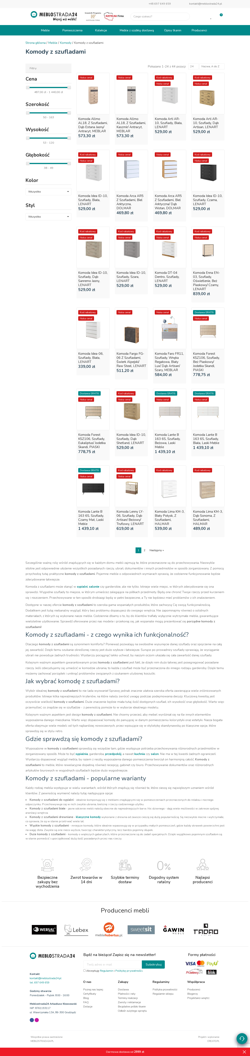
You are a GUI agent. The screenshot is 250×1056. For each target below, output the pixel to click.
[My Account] (200, 16)
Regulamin (106, 971)
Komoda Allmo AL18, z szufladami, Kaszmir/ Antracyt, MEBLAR (131, 125)
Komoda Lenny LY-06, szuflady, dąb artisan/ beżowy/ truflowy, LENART (130, 517)
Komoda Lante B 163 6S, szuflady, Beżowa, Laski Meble (167, 441)
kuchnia (139, 754)
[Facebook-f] (32, 1020)
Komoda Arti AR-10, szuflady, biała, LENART (168, 123)
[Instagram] (37, 1020)
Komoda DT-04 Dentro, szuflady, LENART (167, 277)
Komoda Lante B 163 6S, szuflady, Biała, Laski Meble (206, 439)
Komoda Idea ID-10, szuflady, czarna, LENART (207, 200)
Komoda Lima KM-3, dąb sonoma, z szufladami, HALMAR (208, 517)
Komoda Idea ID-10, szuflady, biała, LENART (93, 200)
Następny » (156, 550)
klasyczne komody (88, 817)
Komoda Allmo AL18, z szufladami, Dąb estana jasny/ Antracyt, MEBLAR (93, 125)
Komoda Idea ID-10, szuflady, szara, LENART (131, 277)
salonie (94, 587)
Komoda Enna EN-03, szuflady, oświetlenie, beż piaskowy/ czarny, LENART (206, 281)
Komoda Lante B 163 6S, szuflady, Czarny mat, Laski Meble (91, 517)
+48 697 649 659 (159, 4)
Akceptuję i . (114, 971)
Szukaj (184, 16)
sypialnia (82, 754)
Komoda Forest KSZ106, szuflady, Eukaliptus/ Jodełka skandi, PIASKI (92, 441)
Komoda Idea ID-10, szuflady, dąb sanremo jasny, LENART (93, 279)
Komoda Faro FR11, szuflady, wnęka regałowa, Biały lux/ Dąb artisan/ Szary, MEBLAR (169, 361)
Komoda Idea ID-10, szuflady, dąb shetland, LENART (131, 439)
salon (155, 754)
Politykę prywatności (129, 971)
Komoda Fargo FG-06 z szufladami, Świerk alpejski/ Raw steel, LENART (131, 359)
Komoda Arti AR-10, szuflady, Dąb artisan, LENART (206, 123)
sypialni (82, 587)
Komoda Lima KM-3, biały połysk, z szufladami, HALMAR (170, 517)
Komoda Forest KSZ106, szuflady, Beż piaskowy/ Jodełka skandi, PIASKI (206, 361)
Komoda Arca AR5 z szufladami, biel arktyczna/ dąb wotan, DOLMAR (168, 202)
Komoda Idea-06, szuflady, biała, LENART (90, 357)
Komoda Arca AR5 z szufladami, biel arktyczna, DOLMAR (130, 202)
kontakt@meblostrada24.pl (205, 4)
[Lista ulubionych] (211, 16)
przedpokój (113, 754)
